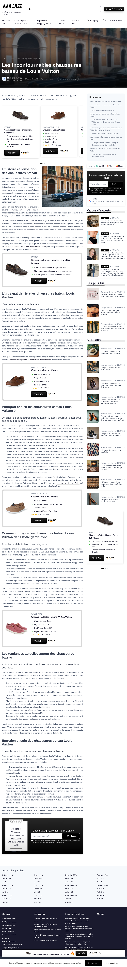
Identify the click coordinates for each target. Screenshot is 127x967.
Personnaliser (112, 963)
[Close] (108, 408)
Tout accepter (93, 963)
